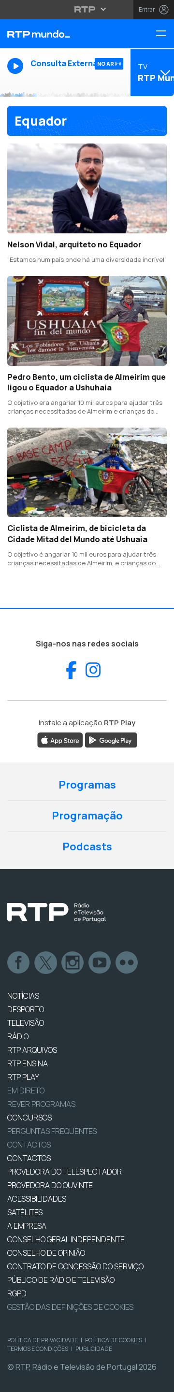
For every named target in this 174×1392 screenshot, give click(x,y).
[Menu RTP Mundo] (165, 34)
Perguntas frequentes (52, 1131)
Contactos (29, 1144)
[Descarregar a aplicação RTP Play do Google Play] (111, 739)
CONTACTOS (29, 1158)
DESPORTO (25, 1009)
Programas (87, 784)
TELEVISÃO (25, 1023)
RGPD (17, 1293)
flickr (127, 963)
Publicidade (93, 1349)
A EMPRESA (26, 1225)
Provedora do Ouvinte (50, 1185)
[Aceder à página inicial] (58, 33)
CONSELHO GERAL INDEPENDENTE (66, 1239)
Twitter (46, 963)
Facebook (18, 963)
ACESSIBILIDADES (36, 1198)
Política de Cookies (113, 1340)
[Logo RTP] (56, 912)
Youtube (100, 963)
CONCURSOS (29, 1117)
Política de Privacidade (42, 1340)
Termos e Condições (37, 1349)
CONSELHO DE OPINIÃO (46, 1253)
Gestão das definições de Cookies (70, 1307)
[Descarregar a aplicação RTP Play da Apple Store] (60, 739)
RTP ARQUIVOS (32, 1050)
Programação (87, 815)
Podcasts (87, 846)
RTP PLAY (23, 1077)
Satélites (25, 1212)
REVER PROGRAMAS (41, 1104)
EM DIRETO (25, 1090)
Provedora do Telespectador (64, 1171)
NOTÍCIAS (23, 995)
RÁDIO (18, 1036)
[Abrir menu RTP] (87, 9)
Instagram (73, 963)
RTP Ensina (27, 1063)
